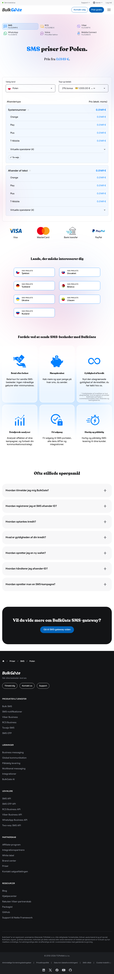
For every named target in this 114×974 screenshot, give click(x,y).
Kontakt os (27, 685)
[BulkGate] (12, 9)
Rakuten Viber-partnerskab (16, 901)
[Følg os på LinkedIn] (43, 970)
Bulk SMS (7, 706)
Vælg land (10, 81)
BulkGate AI (8, 779)
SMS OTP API (9, 804)
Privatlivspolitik (42, 963)
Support (84, 3)
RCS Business (9, 722)
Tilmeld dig (10, 685)
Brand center (9, 860)
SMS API (6, 798)
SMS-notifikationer (12, 711)
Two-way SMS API (11, 825)
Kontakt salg (80, 9)
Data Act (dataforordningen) (66, 963)
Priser (5, 866)
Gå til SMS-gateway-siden (57, 629)
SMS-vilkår (87, 963)
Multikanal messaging (13, 768)
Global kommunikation (14, 757)
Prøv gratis (96, 9)
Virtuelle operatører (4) (22, 149)
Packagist (7, 907)
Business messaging (13, 752)
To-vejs (15, 157)
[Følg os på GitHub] (70, 970)
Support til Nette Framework (17, 917)
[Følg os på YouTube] (63, 970)
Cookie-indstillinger (104, 963)
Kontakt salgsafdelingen (15, 871)
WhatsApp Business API (14, 820)
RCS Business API (11, 809)
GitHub (6, 912)
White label (8, 855)
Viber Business (10, 717)
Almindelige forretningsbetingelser (16, 963)
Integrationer (9, 773)
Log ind (109, 3)
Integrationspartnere (13, 850)
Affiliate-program (11, 844)
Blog (4, 890)
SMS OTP (7, 733)
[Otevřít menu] (109, 10)
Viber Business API (12, 814)
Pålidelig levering (11, 763)
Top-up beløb (65, 81)
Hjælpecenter (9, 896)
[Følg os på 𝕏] (50, 970)
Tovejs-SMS (8, 727)
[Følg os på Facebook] (57, 970)
